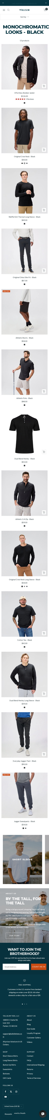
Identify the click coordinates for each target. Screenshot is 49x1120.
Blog (29, 1024)
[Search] (8, 10)
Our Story (14, 936)
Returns (30, 1069)
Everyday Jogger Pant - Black (24, 761)
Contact (30, 1056)
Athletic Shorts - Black (24, 338)
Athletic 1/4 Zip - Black (24, 519)
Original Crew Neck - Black (24, 156)
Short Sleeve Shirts (10, 1056)
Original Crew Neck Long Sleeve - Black (24, 579)
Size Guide (31, 1029)
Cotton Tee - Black (24, 640)
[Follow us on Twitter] (11, 1091)
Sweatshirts (7, 1069)
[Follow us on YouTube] (5, 1096)
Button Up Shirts (9, 1065)
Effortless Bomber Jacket (24, 93)
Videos (29, 1042)
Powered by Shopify (18, 1113)
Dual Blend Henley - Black (24, 459)
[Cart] (45, 10)
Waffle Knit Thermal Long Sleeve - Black (24, 217)
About (29, 1020)
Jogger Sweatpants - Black (24, 821)
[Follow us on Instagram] (16, 1091)
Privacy (30, 1074)
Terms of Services (34, 1078)
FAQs (29, 1060)
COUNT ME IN (38, 967)
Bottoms (6, 1074)
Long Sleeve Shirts (10, 1060)
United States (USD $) (12, 1106)
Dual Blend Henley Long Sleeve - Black (24, 700)
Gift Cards (7, 1078)
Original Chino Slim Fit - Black (24, 277)
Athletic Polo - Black (24, 398)
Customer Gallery (34, 1038)
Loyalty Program (33, 1033)
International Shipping (35, 1065)
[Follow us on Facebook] (5, 1091)
